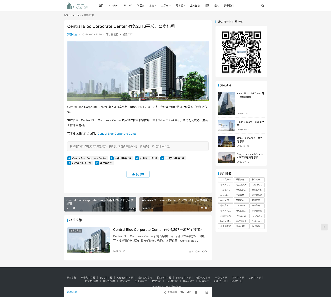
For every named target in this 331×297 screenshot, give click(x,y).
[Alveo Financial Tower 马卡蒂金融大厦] (226, 103)
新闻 (207, 5)
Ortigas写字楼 (125, 277)
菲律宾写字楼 (258, 179)
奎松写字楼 (221, 277)
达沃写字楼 (255, 277)
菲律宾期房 (257, 210)
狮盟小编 (72, 34)
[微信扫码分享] (182, 292)
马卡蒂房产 (141, 281)
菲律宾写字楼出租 (175, 158)
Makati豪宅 (241, 226)
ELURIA (128, 5)
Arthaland (113, 5)
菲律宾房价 (257, 190)
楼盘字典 (71, 277)
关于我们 (229, 5)
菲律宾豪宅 (225, 216)
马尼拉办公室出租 (242, 200)
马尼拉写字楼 (226, 190)
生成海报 (172, 292)
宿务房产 (204, 281)
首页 (101, 5)
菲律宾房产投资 (242, 179)
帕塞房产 (157, 281)
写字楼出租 (112, 34)
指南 (216, 5)
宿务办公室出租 (148, 158)
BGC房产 (125, 281)
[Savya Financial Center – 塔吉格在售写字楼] (226, 157)
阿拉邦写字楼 (202, 277)
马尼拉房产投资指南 (242, 210)
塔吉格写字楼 (145, 277)
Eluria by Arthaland (258, 221)
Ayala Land (225, 195)
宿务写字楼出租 (123, 158)
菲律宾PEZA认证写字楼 (226, 210)
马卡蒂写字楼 (258, 226)
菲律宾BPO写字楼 (226, 205)
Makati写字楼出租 (226, 200)
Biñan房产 (188, 281)
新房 (151, 5)
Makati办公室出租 (226, 221)
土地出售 (195, 5)
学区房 (140, 5)
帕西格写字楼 (164, 277)
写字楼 (179, 5)
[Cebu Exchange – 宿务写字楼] (226, 141)
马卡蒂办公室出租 (258, 216)
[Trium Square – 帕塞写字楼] (226, 125)
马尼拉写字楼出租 (258, 184)
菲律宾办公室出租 (82, 162)
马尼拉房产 (241, 184)
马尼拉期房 (241, 221)
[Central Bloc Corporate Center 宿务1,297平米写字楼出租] (88, 240)
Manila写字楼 (183, 277)
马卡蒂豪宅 (225, 226)
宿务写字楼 (238, 277)
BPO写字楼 (109, 281)
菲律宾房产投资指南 (258, 200)
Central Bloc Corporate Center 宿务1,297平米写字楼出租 (158, 230)
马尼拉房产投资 (242, 190)
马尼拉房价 (257, 195)
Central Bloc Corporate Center (118, 133)
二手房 (164, 5)
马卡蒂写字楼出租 (258, 205)
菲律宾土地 (220, 281)
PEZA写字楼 (91, 281)
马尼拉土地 (236, 281)
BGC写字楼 (106, 277)
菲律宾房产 (106, 162)
